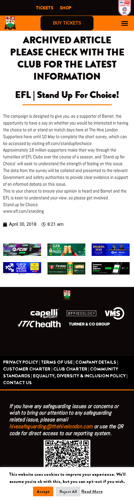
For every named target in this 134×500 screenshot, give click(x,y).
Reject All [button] (68, 491)
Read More (92, 491)
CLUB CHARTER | (71, 369)
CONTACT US (17, 383)
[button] (124, 23)
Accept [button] (43, 491)
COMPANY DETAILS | (96, 362)
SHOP (65, 8)
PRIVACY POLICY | (21, 362)
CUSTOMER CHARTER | (27, 369)
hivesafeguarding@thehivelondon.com (51, 426)
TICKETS (44, 8)
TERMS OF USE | (57, 362)
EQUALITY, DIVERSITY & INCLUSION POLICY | (80, 376)
